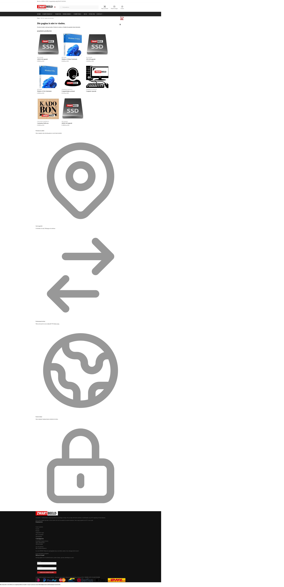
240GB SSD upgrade (67, 123)
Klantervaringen (114, 8)
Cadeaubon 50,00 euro (43, 123)
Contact (122, 8)
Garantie (37, 528)
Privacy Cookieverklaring (71, 577)
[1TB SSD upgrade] (97, 45)
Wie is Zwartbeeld (39, 534)
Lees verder (97, 93)
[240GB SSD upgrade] (73, 109)
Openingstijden (39, 536)
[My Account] (55, 7)
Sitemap (79, 577)
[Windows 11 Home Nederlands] (73, 45)
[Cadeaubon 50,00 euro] (48, 109)
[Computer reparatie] (97, 77)
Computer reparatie (91, 91)
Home (38, 18)
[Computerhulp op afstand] (73, 77)
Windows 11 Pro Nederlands (44, 91)
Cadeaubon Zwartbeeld (43, 121)
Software (64, 57)
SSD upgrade (40, 57)
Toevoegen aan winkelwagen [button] (48, 64)
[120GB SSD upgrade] (48, 45)
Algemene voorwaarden (60, 577)
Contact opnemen (39, 526)
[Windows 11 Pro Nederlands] (48, 77)
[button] (122, 19)
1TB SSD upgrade (90, 59)
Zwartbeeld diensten (67, 89)
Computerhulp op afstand (68, 91)
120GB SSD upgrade (42, 59)
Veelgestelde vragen (40, 532)
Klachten (37, 530)
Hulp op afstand (104, 8)
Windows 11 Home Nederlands (69, 59)
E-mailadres (40, 566)
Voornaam (39, 561)
